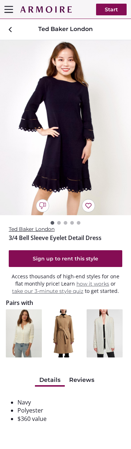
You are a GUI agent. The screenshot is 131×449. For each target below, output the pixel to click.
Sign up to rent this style (65, 258)
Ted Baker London (32, 229)
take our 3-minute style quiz (47, 291)
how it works (92, 283)
